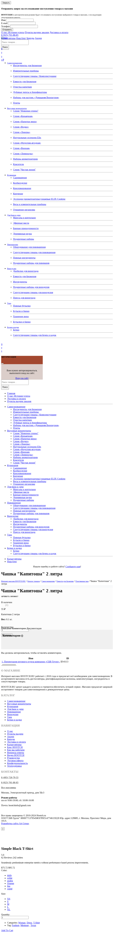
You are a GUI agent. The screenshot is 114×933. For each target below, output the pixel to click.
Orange (10, 883)
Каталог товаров (33, 581)
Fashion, (16, 925)
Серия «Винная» (21, 148)
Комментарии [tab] (19, 628)
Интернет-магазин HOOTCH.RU (13, 581)
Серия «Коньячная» (23, 116)
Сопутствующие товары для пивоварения (34, 252)
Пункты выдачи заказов (37, 32)
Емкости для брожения (24, 81)
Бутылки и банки (22, 322)
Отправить (7, 29)
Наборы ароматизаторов (25, 159)
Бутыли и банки (21, 311)
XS (8, 899)
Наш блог (21, 38)
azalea (10, 880)
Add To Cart (7, 930)
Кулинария (11, 175)
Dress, (30, 922)
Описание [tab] (6, 628)
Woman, (22, 922)
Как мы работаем (15, 750)
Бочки (16, 330)
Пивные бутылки (22, 306)
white (9, 878)
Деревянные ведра (22, 233)
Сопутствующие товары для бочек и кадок (34, 335)
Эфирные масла (21, 223)
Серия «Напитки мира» (25, 121)
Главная (11, 393)
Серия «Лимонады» (23, 153)
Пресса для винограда (24, 298)
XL (8, 909)
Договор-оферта (15, 760)
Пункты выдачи (15, 734)
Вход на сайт (21, 378)
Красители (18, 164)
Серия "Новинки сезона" (25, 111)
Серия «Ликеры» (21, 132)
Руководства (13, 758)
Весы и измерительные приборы (29, 204)
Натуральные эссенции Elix (27, 137)
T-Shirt (36, 922)
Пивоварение (12, 244)
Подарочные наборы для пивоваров (31, 263)
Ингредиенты (20, 281)
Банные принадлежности (26, 228)
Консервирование (22, 188)
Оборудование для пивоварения (29, 247)
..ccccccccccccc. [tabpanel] (8, 664)
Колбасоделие (20, 183)
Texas (33, 925)
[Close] (2, 363)
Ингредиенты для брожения (27, 65)
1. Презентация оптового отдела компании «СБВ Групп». (31, 661)
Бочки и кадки (13, 327)
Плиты (16, 103)
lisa (8, 886)
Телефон (5, 26)
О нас (10, 731)
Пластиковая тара (81, 581)
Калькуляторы (8, 38)
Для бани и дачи (13, 215)
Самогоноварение (14, 63)
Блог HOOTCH (15, 747)
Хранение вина (21, 316)
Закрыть (6, 3)
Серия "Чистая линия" (24, 169)
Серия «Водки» (21, 127)
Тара (9, 303)
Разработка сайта (15, 823)
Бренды (30, 38)
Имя (3, 20)
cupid (9, 888)
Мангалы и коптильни (24, 217)
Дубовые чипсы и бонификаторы (30, 92)
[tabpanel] (57, 642)
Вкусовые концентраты (17, 108)
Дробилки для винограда (25, 271)
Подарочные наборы (23, 239)
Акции (38, 38)
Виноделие (11, 268)
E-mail (4, 23)
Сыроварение (20, 177)
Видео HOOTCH (15, 755)
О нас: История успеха (12, 32)
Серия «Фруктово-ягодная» (27, 143)
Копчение (18, 193)
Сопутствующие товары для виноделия (33, 292)
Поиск (5, 47)
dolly (9, 875)
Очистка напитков (22, 87)
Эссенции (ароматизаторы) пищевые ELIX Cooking (39, 199)
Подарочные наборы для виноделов (31, 287)
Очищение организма (24, 209)
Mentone (24, 925)
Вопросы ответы (15, 752)
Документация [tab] (34, 628)
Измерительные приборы (26, 71)
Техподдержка (14, 766)
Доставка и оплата (59, 32)
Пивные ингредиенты (24, 257)
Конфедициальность (17, 763)
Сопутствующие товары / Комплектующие (34, 76)
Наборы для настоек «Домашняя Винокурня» (36, 97)
